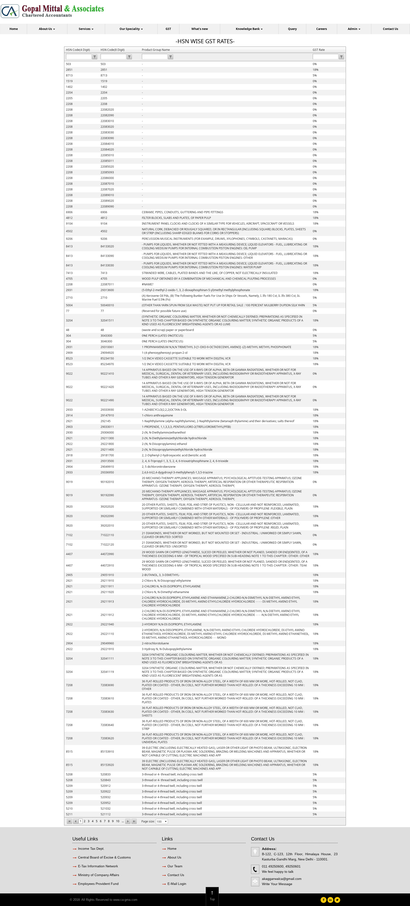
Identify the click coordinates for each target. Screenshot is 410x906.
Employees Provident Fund (98, 884)
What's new (199, 29)
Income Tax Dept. (91, 848)
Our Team (175, 866)
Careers (321, 29)
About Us (174, 857)
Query (292, 29)
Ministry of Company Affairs (98, 875)
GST (168, 29)
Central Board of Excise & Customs (104, 857)
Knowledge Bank (248, 29)
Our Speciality (130, 29)
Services (85, 29)
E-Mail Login (177, 884)
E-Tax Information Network (98, 866)
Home (13, 29)
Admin (353, 29)
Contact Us (390, 29)
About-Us (46, 29)
